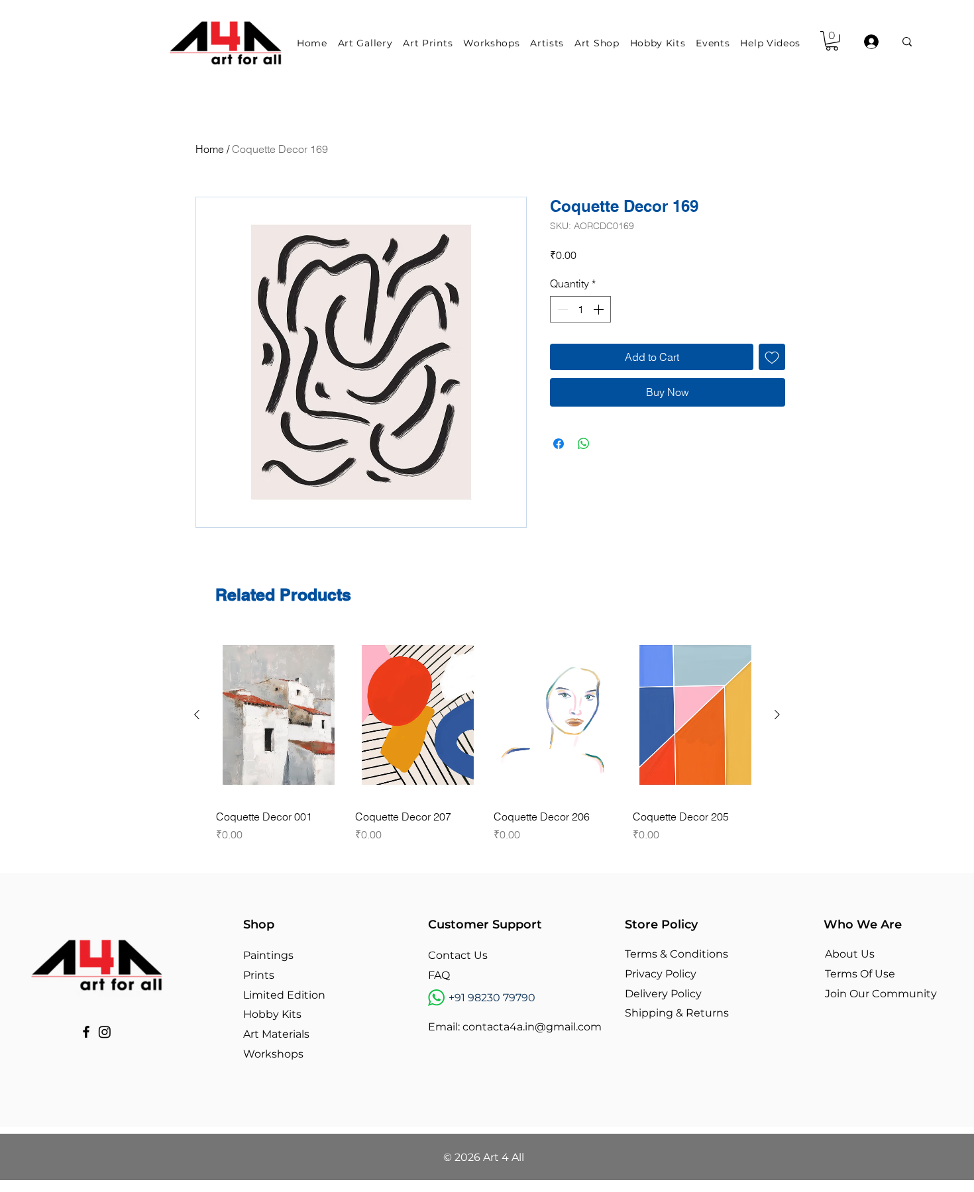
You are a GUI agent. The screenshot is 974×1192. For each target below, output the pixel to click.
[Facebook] (86, 1032)
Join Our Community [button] (881, 993)
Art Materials (276, 1034)
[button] (368, 43)
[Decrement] (561, 309)
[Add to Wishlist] (772, 357)
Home (209, 149)
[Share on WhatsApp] (584, 444)
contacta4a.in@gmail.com (532, 1026)
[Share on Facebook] (559, 444)
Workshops (273, 1054)
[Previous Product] (197, 714)
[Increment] (599, 309)
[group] (487, 736)
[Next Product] (777, 714)
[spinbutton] (580, 309)
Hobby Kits (272, 1014)
